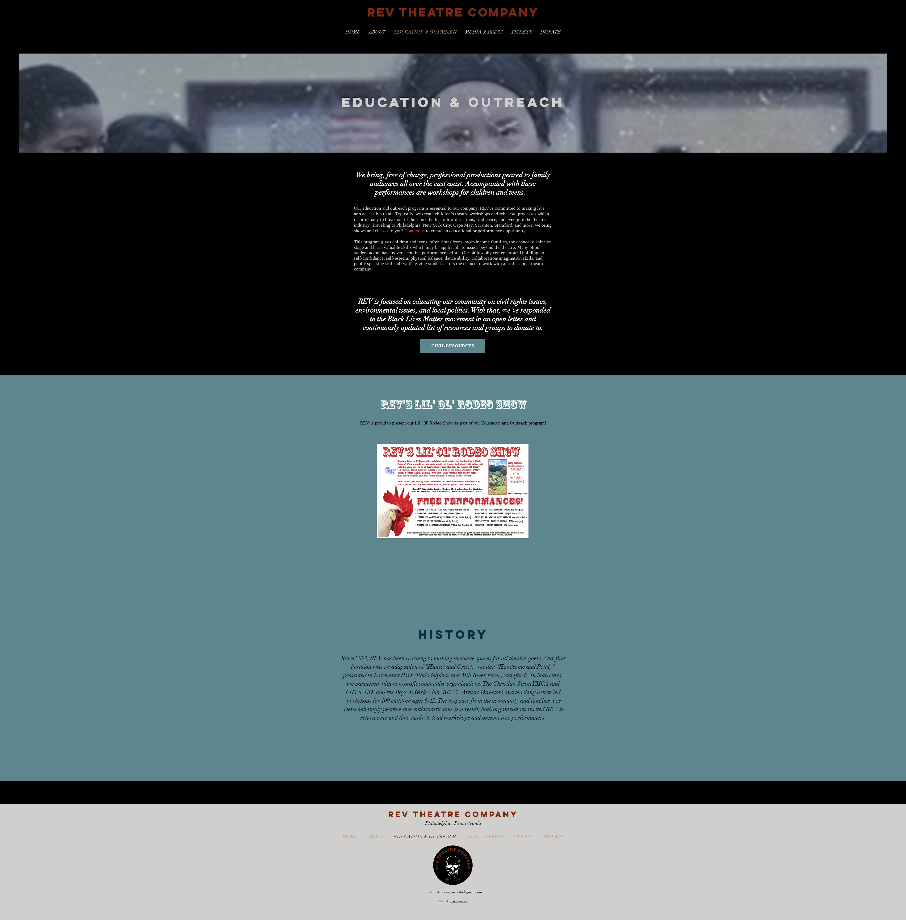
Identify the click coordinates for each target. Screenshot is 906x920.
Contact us (414, 230)
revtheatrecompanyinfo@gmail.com (454, 892)
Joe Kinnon (459, 901)
